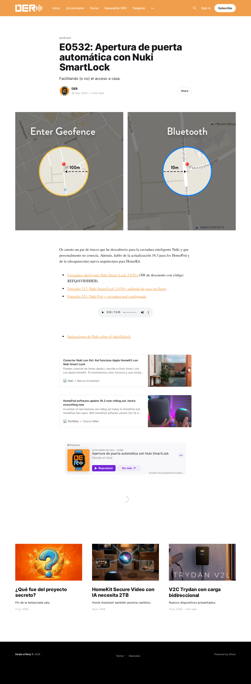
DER (74, 89)
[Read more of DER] (64, 91)
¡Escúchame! (75, 8)
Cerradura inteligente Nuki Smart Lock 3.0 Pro (102, 274)
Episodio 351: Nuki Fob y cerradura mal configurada (106, 296)
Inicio (56, 8)
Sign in (206, 8)
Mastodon (134, 655)
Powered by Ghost (225, 654)
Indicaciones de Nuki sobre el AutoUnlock (98, 336)
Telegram (138, 8)
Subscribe (225, 8)
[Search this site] (195, 8)
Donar (94, 8)
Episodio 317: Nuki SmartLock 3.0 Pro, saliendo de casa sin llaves (116, 288)
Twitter (120, 655)
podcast (65, 38)
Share (184, 90)
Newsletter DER (115, 8)
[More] (152, 8)
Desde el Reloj (23, 654)
